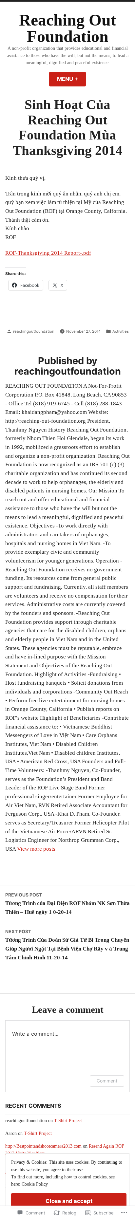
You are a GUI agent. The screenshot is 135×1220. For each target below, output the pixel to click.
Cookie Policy (35, 1184)
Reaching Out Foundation (67, 28)
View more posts (36, 849)
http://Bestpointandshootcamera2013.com (43, 1146)
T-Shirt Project (68, 1120)
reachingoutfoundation (33, 331)
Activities (120, 331)
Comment (107, 1080)
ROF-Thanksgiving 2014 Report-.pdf (48, 253)
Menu (71, 79)
